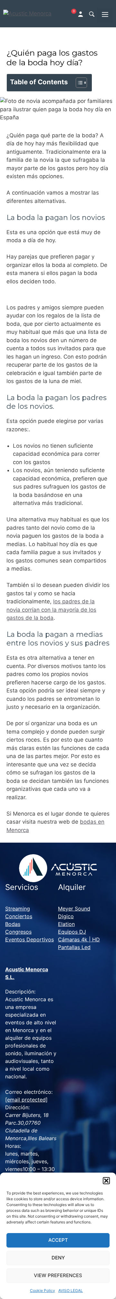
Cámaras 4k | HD (79, 939)
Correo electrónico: (29, 1092)
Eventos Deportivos (29, 939)
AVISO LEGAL (70, 1290)
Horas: (13, 1146)
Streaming (17, 908)
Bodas (12, 924)
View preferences (58, 1275)
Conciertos (18, 916)
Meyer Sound (74, 908)
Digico (66, 916)
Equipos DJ (72, 932)
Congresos (18, 932)
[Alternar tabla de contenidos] (78, 82)
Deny (58, 1258)
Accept (58, 1240)
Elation (66, 924)
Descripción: (20, 991)
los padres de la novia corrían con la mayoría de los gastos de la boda (51, 609)
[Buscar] (91, 13)
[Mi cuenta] (81, 13)
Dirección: (17, 1107)
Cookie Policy (42, 1290)
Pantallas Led (74, 947)
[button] (106, 1180)
